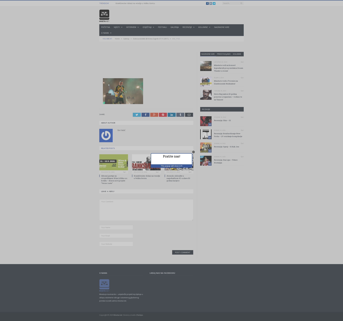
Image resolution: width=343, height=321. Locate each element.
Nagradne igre (208, 54)
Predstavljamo (224, 54)
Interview (131, 27)
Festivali (162, 27)
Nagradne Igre (221, 27)
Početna (105, 27)
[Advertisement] (146, 59)
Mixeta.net (118, 315)
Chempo (139, 315)
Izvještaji (147, 27)
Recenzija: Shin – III (222, 120)
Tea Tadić (121, 130)
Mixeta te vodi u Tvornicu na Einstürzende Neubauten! (226, 82)
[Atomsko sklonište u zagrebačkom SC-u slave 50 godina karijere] (179, 163)
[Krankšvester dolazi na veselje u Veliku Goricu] (146, 163)
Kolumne (203, 27)
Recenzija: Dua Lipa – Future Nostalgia (226, 161)
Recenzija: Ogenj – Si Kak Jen (226, 146)
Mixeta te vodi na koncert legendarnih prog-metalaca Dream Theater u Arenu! (228, 68)
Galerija (175, 27)
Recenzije (187, 27)
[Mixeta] (104, 15)
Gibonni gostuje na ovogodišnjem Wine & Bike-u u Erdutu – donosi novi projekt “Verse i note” (114, 179)
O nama (105, 33)
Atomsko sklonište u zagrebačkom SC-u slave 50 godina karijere (178, 178)
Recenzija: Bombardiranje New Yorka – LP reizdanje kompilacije (228, 135)
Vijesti (117, 27)
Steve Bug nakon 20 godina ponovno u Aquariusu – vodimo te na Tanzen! (228, 97)
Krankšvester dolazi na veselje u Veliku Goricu (135, 3)
